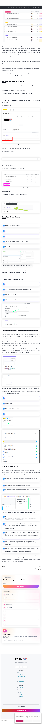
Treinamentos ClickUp (9, 604)
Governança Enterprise (9, 620)
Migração (21, 674)
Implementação (21, 672)
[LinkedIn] (18, 667)
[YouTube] (24, 667)
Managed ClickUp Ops (9, 614)
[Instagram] (21, 667)
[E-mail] (26, 667)
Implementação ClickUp (9, 594)
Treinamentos (21, 679)
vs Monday (21, 692)
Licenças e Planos (21, 689)
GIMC (6, 617)
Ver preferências (36, 721)
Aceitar (19, 721)
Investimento (21, 690)
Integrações (21, 678)
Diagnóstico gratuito (20, 586)
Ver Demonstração (21, 706)
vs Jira (21, 696)
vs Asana (21, 694)
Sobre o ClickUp (21, 687)
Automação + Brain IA (9, 607)
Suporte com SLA (21, 681)
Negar (28, 721)
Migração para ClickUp (9, 597)
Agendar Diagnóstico (20, 710)
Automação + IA (21, 676)
